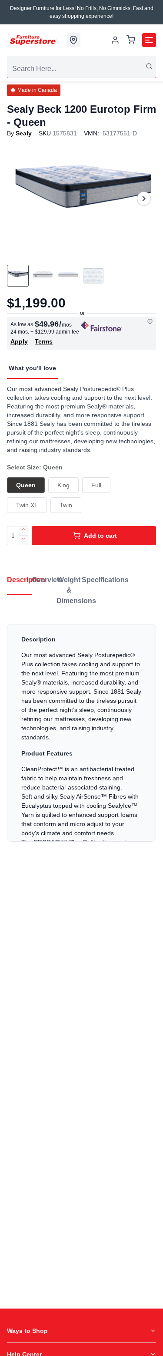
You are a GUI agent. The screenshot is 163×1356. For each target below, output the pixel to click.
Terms (44, 341)
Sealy (24, 133)
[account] (115, 40)
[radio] (26, 485)
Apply (19, 341)
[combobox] (81, 69)
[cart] (130, 40)
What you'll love (32, 367)
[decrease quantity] (23, 540)
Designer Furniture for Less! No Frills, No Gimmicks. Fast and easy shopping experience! (81, 12)
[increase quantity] (23, 531)
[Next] (144, 199)
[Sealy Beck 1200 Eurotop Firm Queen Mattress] (81, 198)
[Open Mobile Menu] (149, 40)
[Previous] (19, 199)
